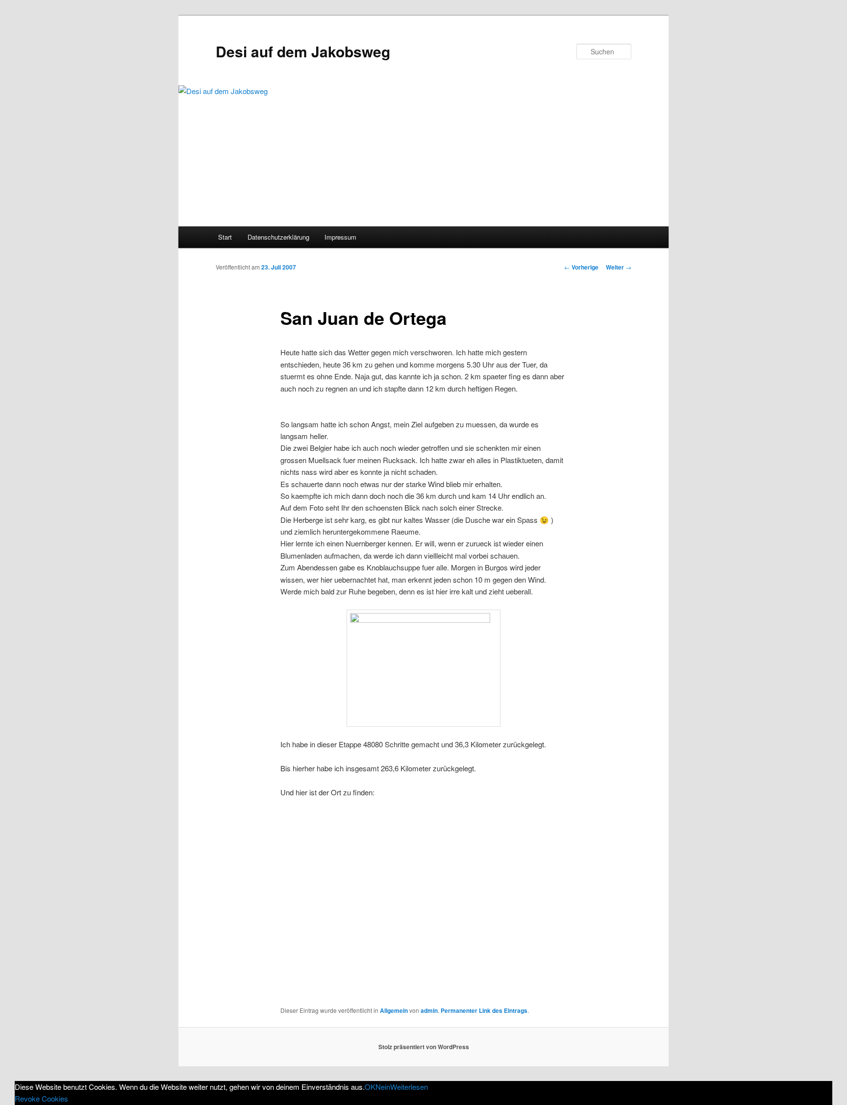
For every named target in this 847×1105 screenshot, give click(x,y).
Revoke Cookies (41, 1098)
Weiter (618, 267)
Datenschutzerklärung (278, 237)
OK (370, 1086)
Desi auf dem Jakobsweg (303, 51)
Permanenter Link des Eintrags (484, 1010)
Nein (382, 1086)
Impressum (340, 237)
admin (429, 1010)
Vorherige (581, 267)
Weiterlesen (409, 1086)
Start (225, 237)
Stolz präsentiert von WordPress (423, 1046)
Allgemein (394, 1010)
